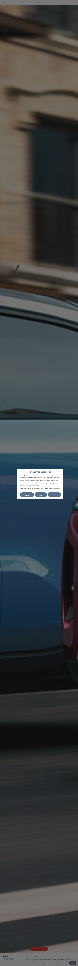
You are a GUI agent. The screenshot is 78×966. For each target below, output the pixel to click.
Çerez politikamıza (57, 488)
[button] (27, 494)
